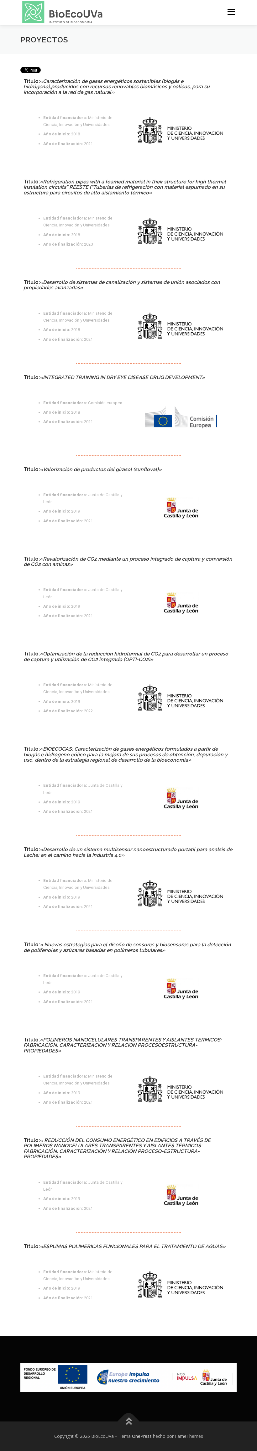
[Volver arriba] (129, 1421)
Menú (231, 11)
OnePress (142, 1436)
